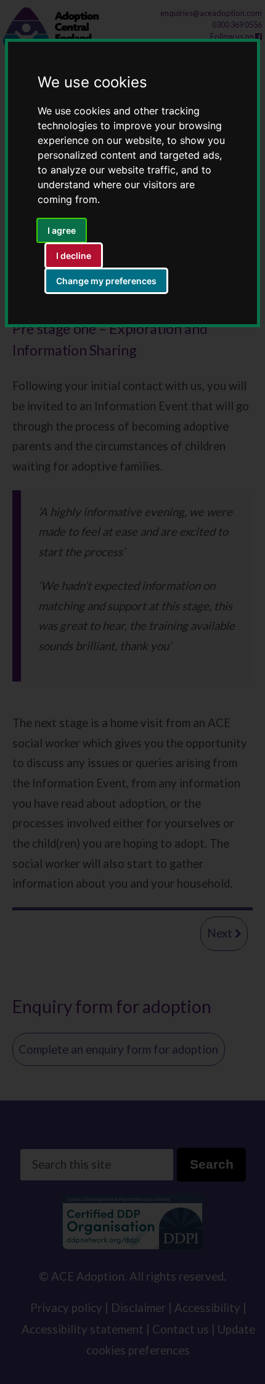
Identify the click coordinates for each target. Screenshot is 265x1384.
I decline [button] (73, 255)
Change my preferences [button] (106, 281)
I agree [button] (61, 230)
